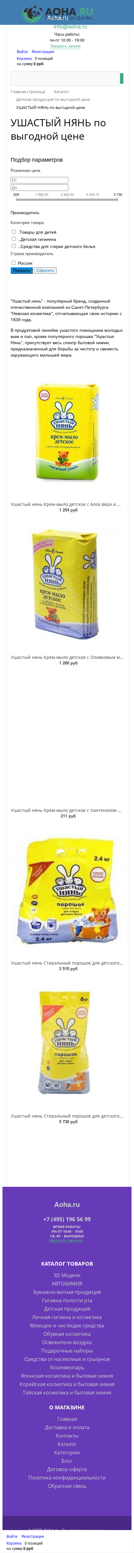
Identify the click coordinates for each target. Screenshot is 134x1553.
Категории (67, 1452)
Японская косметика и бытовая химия (67, 1375)
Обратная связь (67, 1486)
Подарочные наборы (67, 1350)
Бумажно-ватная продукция (67, 1292)
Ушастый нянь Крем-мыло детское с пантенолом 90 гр (70, 810)
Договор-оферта (67, 1469)
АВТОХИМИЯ (67, 1283)
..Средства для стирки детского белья (56, 246)
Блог (67, 1460)
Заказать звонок (65, 46)
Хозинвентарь (67, 1367)
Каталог (67, 1444)
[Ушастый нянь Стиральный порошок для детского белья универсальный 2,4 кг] (67, 891)
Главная (67, 1419)
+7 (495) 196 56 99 (67, 1219)
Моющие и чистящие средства (67, 1325)
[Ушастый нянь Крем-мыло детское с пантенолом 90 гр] (67, 738)
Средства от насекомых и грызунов (67, 1359)
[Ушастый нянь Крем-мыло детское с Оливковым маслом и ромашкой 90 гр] (67, 585)
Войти (23, 51)
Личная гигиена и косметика (67, 1317)
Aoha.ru (67, 1204)
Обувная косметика (67, 1333)
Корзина (24, 58)
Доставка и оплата (67, 1427)
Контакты (67, 1435)
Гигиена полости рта (67, 1300)
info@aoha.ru (70, 26)
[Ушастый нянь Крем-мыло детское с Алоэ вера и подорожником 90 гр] (67, 432)
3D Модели (67, 1275)
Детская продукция (67, 1308)
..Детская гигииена (37, 239)
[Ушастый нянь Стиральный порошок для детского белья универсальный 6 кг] (67, 1043)
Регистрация (43, 51)
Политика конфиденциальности (67, 1477)
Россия (25, 263)
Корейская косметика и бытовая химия (67, 1384)
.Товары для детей (37, 232)
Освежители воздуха (67, 1342)
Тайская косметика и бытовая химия (67, 1392)
